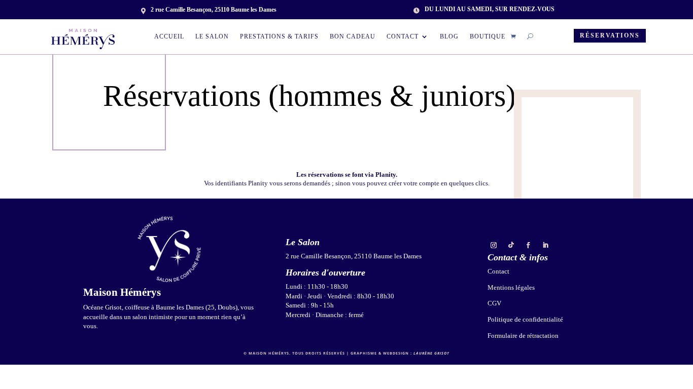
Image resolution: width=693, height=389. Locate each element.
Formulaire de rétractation (523, 335)
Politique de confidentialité (525, 319)
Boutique (487, 36)
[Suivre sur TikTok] (511, 245)
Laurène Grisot (431, 353)
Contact (403, 36)
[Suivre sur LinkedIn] (545, 245)
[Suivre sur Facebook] (528, 245)
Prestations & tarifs (279, 36)
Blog (449, 36)
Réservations (610, 35)
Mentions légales (511, 287)
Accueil (169, 36)
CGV (494, 303)
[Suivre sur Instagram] (494, 245)
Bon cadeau (352, 36)
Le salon (212, 36)
